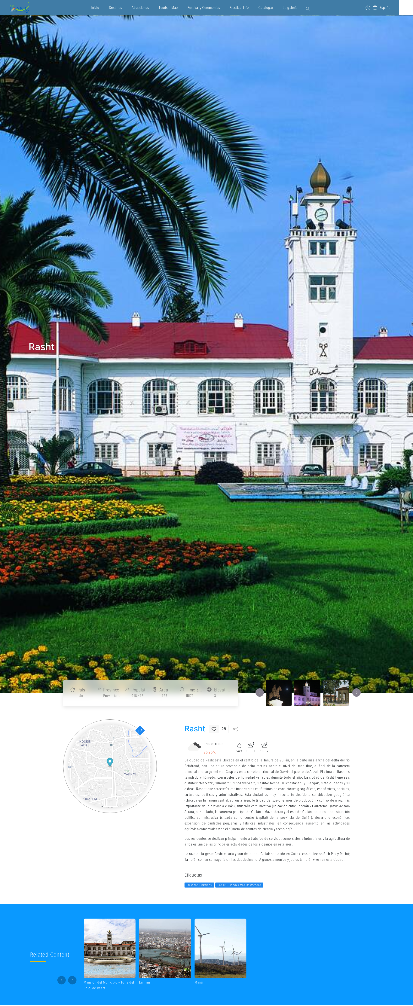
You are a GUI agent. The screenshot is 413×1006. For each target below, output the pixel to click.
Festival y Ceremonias (203, 7)
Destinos (115, 7)
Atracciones (140, 7)
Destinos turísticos (199, 885)
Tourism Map (168, 7)
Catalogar (265, 7)
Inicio (95, 7)
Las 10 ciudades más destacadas (239, 885)
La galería (290, 7)
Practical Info (239, 7)
